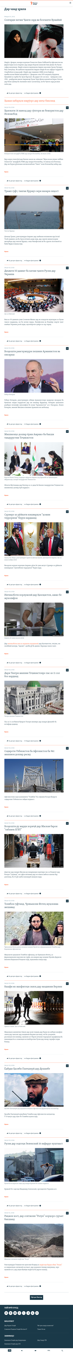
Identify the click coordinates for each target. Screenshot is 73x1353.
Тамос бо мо (41, 1329)
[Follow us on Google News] (6, 1313)
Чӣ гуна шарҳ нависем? (45, 1325)
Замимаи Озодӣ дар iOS (12, 1344)
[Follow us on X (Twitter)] (24, 1313)
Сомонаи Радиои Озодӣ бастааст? (15, 1329)
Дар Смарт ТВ (41, 1340)
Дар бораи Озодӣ (10, 1325)
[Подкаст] (37, 1313)
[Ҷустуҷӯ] (62, 1350)
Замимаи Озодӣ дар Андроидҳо (15, 1340)
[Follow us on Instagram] (19, 1313)
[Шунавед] (22, 1350)
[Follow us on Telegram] (28, 1313)
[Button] (14, 93)
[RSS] (32, 1313)
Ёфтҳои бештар (36, 1297)
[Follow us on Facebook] (10, 1313)
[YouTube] (35, 1350)
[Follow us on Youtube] (15, 1313)
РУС (49, 1350)
